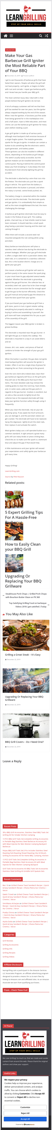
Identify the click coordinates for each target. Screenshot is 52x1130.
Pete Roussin (19, 477)
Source (8, 477)
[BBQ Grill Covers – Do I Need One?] (26, 715)
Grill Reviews (8, 941)
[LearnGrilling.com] (5, 36)
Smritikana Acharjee (11, 903)
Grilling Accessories (11, 945)
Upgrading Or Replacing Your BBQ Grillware (24, 698)
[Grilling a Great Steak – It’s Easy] (26, 621)
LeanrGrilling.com (12, 471)
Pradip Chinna (8, 912)
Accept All (25, 1119)
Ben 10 (5, 885)
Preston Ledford (28, 76)
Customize (25, 1107)
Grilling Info (10, 50)
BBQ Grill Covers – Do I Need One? (24, 742)
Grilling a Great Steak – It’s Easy (22, 654)
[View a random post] (46, 36)
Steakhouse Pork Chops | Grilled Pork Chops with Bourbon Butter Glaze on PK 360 (26, 595)
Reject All (25, 1113)
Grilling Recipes (9, 953)
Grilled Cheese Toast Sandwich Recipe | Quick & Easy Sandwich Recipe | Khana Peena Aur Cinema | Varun (26, 888)
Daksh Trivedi (8, 894)
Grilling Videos (8, 957)
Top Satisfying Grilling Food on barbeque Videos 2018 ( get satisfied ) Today (27, 605)
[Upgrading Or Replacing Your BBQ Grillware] (26, 670)
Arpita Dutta (8, 921)
